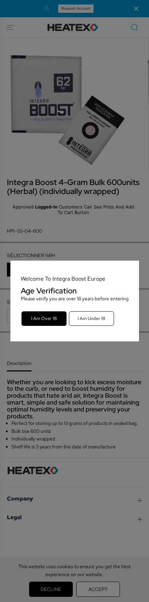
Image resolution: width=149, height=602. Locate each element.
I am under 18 (91, 318)
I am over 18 (44, 318)
